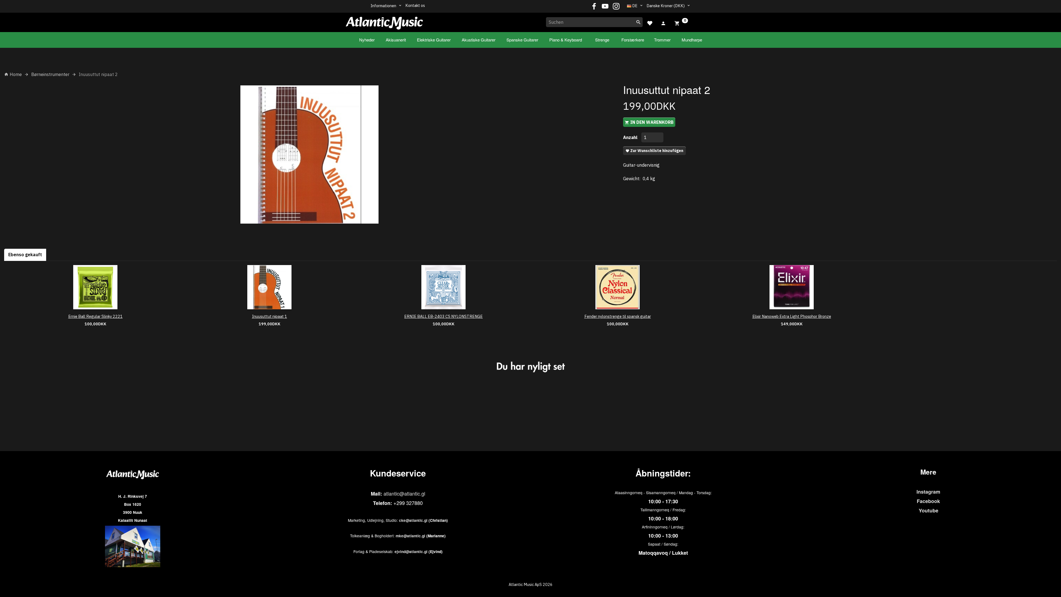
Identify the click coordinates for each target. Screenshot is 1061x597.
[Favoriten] (649, 22)
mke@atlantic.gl (410, 535)
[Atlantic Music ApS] (384, 21)
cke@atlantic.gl (413, 520)
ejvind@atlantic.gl (411, 551)
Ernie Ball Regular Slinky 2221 (95, 316)
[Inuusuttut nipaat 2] (309, 154)
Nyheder (367, 40)
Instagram (928, 491)
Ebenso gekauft (25, 254)
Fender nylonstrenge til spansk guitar (617, 316)
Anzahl (631, 137)
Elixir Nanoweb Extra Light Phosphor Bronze (791, 316)
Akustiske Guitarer (478, 40)
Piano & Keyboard (565, 40)
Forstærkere (632, 40)
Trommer (662, 40)
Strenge (602, 40)
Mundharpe (692, 40)
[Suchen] (638, 22)
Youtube (928, 510)
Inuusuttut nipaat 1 (269, 316)
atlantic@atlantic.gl (404, 493)
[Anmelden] (663, 22)
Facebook (928, 501)
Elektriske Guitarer (434, 40)
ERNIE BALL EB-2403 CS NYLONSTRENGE (443, 316)
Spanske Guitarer (522, 40)
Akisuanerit (396, 40)
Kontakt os (415, 5)
